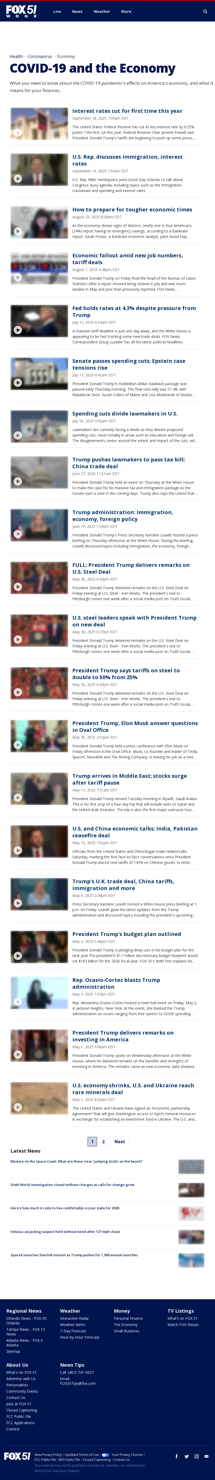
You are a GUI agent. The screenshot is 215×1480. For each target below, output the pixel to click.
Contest (13, 1428)
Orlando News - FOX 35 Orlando (26, 1320)
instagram (196, 1456)
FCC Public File (18, 1416)
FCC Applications (20, 1422)
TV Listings (181, 1311)
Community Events (22, 1391)
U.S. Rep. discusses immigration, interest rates (127, 160)
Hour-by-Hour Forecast (79, 1337)
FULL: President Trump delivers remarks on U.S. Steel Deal (131, 568)
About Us (17, 1365)
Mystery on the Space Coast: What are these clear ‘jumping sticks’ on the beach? (76, 1161)
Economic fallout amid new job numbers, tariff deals (127, 259)
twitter (186, 1456)
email (206, 1456)
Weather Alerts (72, 1324)
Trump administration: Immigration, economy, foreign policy (122, 516)
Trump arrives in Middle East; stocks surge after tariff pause (129, 779)
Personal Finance (128, 1318)
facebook (177, 1456)
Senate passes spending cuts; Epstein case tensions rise (128, 364)
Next (120, 1141)
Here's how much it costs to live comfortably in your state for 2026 (64, 1208)
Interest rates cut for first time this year (127, 110)
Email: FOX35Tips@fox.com (78, 1381)
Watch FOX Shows (183, 1324)
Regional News (23, 1311)
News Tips (72, 1365)
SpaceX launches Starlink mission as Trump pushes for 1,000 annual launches (74, 1255)
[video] (39, 124)
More (126, 11)
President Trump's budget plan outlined (126, 934)
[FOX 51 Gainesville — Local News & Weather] (23, 11)
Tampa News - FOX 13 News (25, 1332)
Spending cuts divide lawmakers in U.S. (125, 413)
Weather (70, 1311)
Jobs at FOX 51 (18, 1403)
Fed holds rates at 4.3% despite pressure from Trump (134, 311)
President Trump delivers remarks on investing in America (123, 1036)
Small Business (126, 1330)
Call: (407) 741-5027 (77, 1372)
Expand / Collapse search (205, 11)
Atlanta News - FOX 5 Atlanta (24, 1343)
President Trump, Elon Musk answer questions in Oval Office (135, 726)
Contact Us (15, 1397)
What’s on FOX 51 (183, 1318)
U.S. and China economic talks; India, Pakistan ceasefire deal (135, 832)
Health (16, 56)
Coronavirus (40, 56)
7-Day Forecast (73, 1330)
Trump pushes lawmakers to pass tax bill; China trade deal (128, 463)
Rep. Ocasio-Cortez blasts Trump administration (116, 983)
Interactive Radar (74, 1318)
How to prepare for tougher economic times (132, 209)
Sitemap (13, 1351)
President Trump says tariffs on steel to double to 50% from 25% (126, 674)
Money (122, 1311)
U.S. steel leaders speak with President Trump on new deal (134, 621)
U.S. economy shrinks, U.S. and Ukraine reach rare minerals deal (133, 1089)
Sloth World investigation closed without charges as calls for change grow (72, 1184)
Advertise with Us (21, 1378)
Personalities (17, 1384)
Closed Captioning (21, 1410)
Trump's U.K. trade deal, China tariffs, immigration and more (123, 885)
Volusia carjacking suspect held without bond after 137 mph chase (65, 1231)
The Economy (125, 1324)
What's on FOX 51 (21, 1372)
